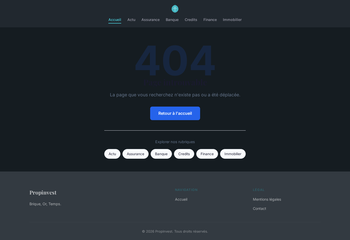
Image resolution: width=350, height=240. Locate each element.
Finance (210, 19)
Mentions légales (267, 199)
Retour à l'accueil (175, 113)
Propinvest (42, 192)
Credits (191, 19)
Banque (172, 19)
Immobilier (232, 19)
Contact (259, 208)
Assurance (150, 19)
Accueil (114, 19)
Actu (131, 19)
